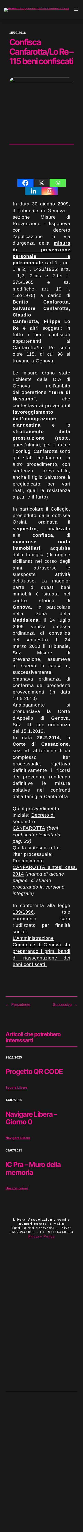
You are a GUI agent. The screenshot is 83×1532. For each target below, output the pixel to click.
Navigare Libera (18, 1138)
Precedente (20, 1005)
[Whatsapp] (58, 183)
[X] (41, 183)
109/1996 (23, 912)
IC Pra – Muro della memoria (33, 1168)
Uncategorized (17, 1188)
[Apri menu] (76, 10)
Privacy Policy (41, 1236)
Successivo (62, 1005)
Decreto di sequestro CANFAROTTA (34, 821)
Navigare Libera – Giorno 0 (31, 1118)
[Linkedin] (33, 191)
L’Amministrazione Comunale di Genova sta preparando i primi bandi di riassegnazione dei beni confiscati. (41, 951)
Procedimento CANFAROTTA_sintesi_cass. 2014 (45, 867)
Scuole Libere (16, 1087)
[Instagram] (50, 191)
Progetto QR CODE (34, 1071)
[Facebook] (25, 183)
